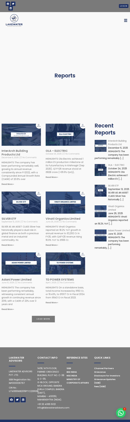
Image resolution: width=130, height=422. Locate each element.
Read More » (8, 184)
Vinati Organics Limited (63, 219)
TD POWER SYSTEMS (60, 279)
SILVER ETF (9, 219)
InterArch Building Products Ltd (15, 152)
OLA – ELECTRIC (57, 151)
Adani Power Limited (17, 279)
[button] (43, 319)
